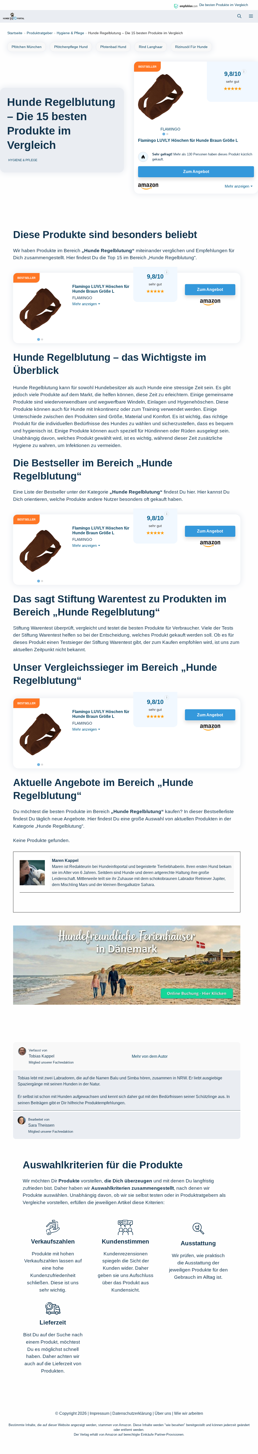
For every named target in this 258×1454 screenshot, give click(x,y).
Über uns (163, 1413)
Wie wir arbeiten (188, 1413)
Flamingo (170, 129)
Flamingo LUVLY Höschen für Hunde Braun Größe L (188, 140)
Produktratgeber (40, 33)
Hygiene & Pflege (70, 33)
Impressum (99, 1413)
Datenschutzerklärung (132, 1413)
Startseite (14, 33)
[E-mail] (23, 901)
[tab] (163, 134)
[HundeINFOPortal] (14, 16)
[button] (239, 16)
